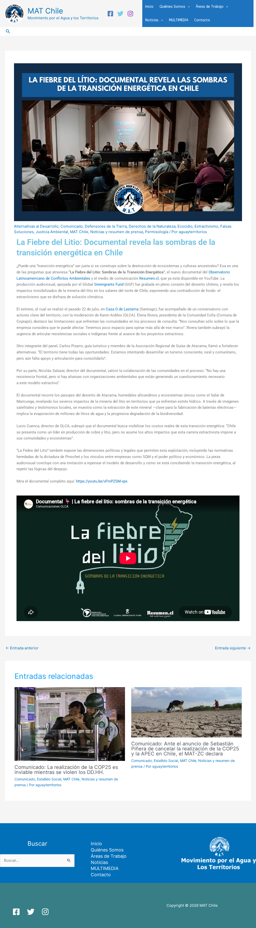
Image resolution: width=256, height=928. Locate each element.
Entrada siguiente (232, 648)
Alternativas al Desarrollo (36, 226)
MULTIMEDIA (178, 20)
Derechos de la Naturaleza (152, 226)
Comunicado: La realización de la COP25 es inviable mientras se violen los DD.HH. (66, 769)
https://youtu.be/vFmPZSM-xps (102, 481)
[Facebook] (110, 14)
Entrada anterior (22, 648)
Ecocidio (185, 226)
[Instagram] (130, 14)
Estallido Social (49, 779)
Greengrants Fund (109, 284)
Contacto (202, 20)
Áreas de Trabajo (210, 7)
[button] (187, 7)
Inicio (149, 7)
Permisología (156, 231)
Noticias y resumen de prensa (116, 231)
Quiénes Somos (172, 7)
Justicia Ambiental (52, 231)
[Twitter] (120, 14)
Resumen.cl (149, 278)
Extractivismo (206, 226)
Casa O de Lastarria (122, 309)
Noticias (151, 20)
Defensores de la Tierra (106, 226)
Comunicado (71, 226)
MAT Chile (45, 10)
